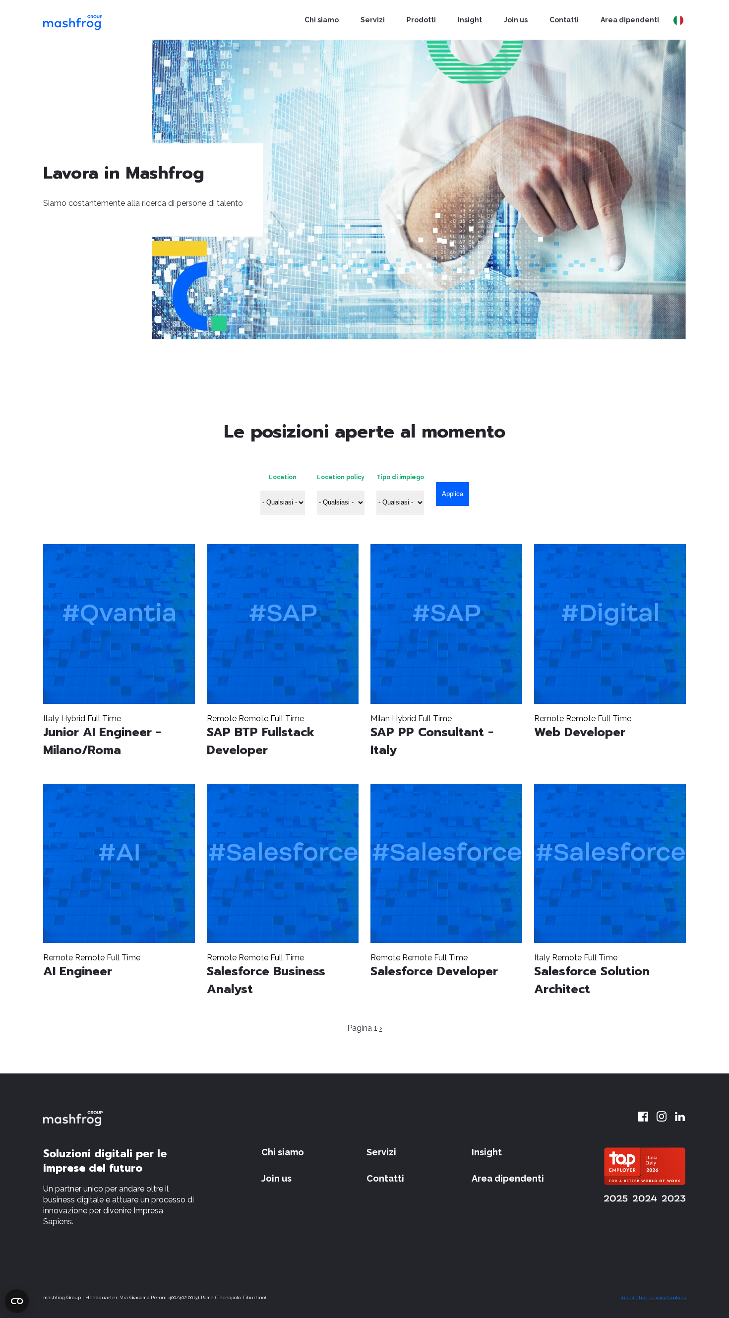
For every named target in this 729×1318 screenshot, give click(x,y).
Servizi (373, 20)
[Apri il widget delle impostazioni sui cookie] (17, 1301)
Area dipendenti (630, 20)
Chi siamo (321, 20)
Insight (470, 20)
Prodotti (421, 20)
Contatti (564, 20)
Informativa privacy (643, 1297)
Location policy (340, 477)
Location (283, 477)
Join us (516, 20)
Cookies (677, 1297)
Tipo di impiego (400, 477)
